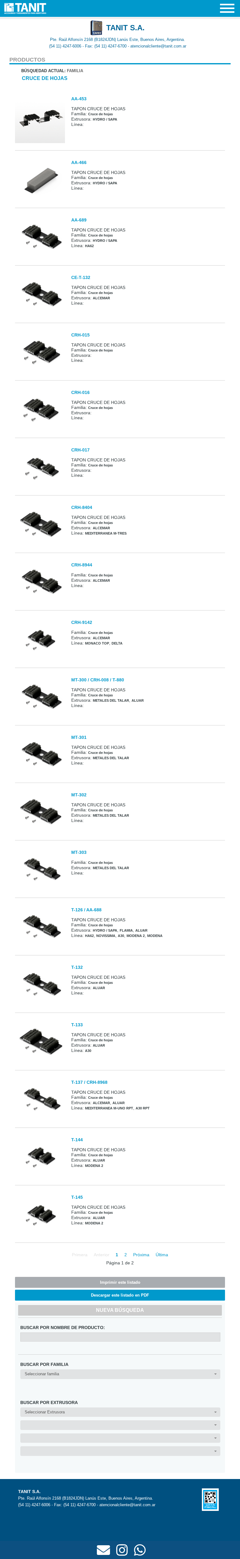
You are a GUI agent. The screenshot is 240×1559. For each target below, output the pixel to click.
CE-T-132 (80, 277)
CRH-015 (80, 334)
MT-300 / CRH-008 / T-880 (97, 679)
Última (162, 1254)
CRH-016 (80, 392)
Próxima (141, 1254)
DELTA (117, 643)
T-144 (77, 1139)
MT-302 (79, 794)
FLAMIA (126, 930)
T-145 (77, 1197)
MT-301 (79, 737)
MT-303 (79, 852)
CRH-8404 (81, 507)
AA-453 (79, 98)
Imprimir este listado (120, 1282)
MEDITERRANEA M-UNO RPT (109, 1108)
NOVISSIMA (105, 936)
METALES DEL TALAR (111, 700)
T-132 (77, 967)
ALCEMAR (101, 298)
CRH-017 (80, 449)
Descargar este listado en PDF (120, 1295)
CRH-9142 (81, 622)
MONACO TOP (97, 643)
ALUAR (138, 700)
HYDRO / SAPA (105, 119)
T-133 (77, 1024)
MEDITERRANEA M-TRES (106, 533)
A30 (121, 936)
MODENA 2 (136, 936)
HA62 (89, 246)
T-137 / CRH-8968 (89, 1082)
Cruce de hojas (45, 78)
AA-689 (79, 219)
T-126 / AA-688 (86, 909)
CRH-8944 (81, 564)
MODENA (154, 936)
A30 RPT (143, 1108)
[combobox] (120, 1374)
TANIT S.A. (125, 27)
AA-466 (79, 162)
